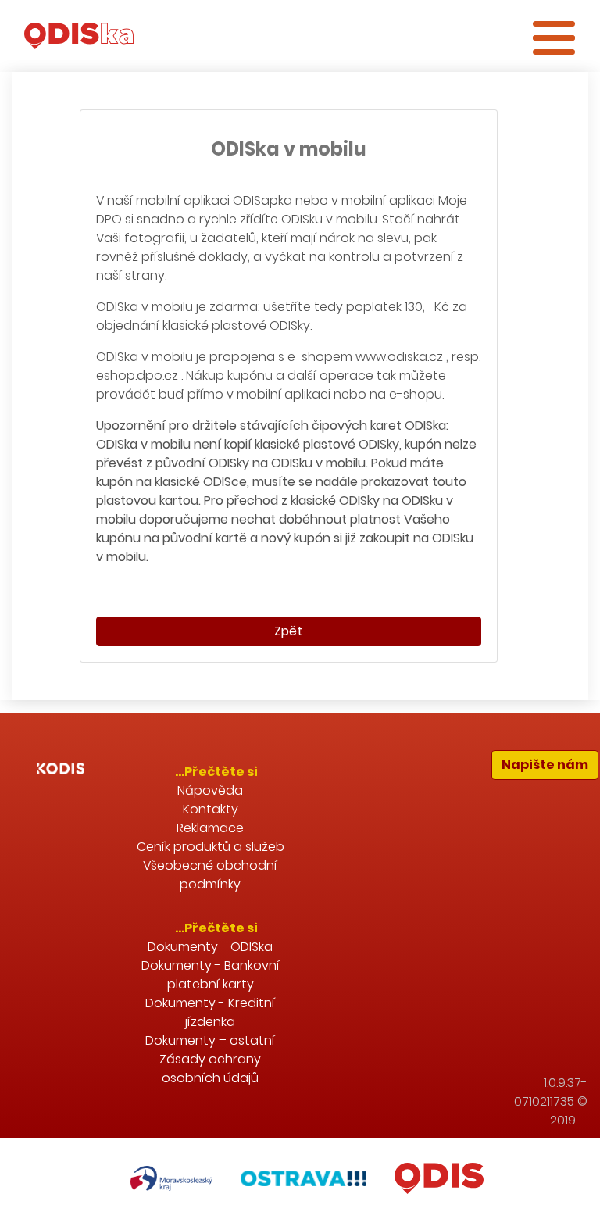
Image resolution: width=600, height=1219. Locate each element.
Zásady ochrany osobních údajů (210, 1068)
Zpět (288, 631)
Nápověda (210, 790)
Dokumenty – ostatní (210, 1040)
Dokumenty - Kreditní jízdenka (210, 1012)
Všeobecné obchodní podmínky (210, 874)
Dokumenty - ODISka (210, 947)
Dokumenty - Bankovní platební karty (210, 974)
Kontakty (210, 809)
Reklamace (210, 828)
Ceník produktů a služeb (210, 847)
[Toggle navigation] (554, 36)
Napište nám (545, 765)
